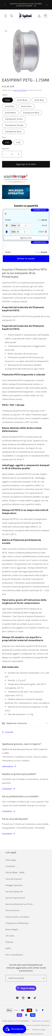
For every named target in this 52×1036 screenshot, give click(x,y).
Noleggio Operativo (14, 885)
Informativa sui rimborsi (41, 1021)
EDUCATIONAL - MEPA (15, 872)
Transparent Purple (14, 125)
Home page (11, 860)
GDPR (8, 948)
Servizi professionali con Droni (19, 904)
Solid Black (22, 100)
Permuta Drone (12, 910)
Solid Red (9, 106)
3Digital (11, 1021)
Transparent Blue (31, 112)
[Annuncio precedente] (5, 5)
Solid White (10, 112)
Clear (7, 100)
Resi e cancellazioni (14, 954)
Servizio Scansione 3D (15, 898)
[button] (5, 16)
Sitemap (9, 942)
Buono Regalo (12, 929)
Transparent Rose (13, 131)
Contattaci (7, 788)
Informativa (7, 766)
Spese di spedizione (19, 90)
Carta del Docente (14, 879)
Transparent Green (14, 119)
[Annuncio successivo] (47, 5)
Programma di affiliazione (17, 923)
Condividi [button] (9, 732)
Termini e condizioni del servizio (38, 1025)
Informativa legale (39, 1030)
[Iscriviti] (43, 978)
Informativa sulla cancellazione (31, 1034)
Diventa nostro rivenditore (17, 917)
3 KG (18, 142)
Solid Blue (39, 100)
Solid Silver (26, 106)
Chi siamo (10, 935)
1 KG (7, 142)
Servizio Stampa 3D (14, 891)
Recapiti (14, 1034)
